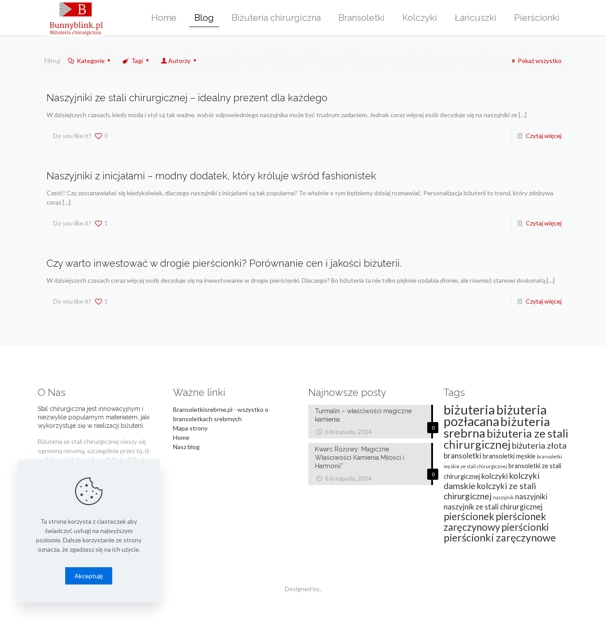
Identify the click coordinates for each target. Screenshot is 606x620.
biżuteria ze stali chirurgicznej (506, 438)
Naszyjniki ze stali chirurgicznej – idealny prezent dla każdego (187, 97)
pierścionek (469, 516)
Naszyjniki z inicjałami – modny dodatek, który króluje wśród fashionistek (211, 176)
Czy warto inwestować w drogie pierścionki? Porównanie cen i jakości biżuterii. (224, 263)
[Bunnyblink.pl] (76, 18)
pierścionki (525, 527)
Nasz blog (186, 446)
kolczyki (494, 476)
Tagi (137, 60)
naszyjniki (531, 496)
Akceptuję (89, 576)
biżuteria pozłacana (495, 415)
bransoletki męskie (509, 456)
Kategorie (91, 60)
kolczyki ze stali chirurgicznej (490, 491)
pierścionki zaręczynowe (500, 537)
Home (181, 437)
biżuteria (469, 409)
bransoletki (462, 455)
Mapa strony (190, 428)
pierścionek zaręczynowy (495, 521)
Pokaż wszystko (540, 60)
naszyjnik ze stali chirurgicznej (493, 506)
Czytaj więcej (544, 135)
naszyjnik (503, 497)
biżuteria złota (539, 445)
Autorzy (179, 60)
